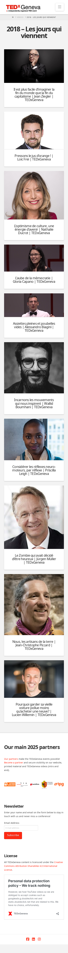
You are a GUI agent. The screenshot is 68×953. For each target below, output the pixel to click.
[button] (59, 7)
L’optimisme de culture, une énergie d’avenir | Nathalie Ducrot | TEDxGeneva (34, 229)
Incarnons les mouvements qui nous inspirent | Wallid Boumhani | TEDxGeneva (34, 403)
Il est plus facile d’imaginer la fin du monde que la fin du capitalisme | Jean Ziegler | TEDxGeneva (34, 94)
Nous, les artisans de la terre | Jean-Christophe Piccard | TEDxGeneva (34, 645)
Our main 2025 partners (32, 747)
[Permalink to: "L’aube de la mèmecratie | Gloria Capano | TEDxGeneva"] (34, 258)
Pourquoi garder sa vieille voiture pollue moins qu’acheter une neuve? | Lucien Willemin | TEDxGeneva (34, 709)
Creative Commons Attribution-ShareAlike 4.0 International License (33, 866)
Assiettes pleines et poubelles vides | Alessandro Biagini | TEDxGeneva (34, 327)
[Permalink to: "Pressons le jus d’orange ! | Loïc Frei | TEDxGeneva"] (34, 130)
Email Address (11, 822)
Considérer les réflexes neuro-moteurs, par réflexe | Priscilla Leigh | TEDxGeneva (34, 470)
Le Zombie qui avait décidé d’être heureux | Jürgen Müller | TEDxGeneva (34, 559)
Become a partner (13, 762)
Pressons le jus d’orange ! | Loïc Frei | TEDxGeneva (34, 157)
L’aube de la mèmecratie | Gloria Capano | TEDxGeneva (34, 280)
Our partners (11, 758)
